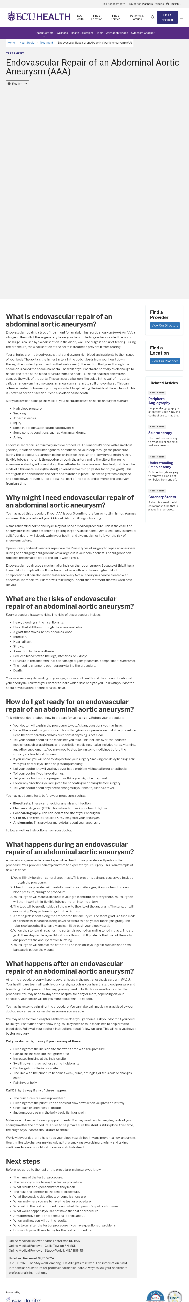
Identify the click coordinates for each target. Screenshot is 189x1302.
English (17, 84)
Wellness (62, 33)
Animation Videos (117, 33)
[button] (181, 17)
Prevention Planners (140, 3)
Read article (164, 406)
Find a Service (115, 17)
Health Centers (44, 33)
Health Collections (82, 33)
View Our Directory (165, 325)
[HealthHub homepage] (39, 17)
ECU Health (79, 17)
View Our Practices (165, 361)
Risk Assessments (113, 3)
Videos (159, 3)
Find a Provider (167, 17)
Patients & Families (137, 17)
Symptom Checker (142, 33)
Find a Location (96, 17)
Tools (100, 33)
